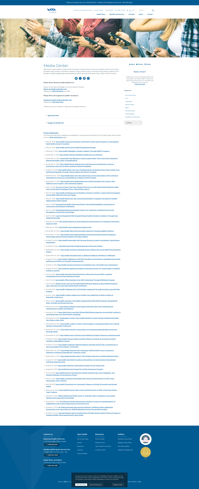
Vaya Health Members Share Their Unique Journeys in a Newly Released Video (89, 356)
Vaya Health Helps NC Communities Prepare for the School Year (81, 365)
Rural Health (109, 10)
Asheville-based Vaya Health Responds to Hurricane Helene (81, 246)
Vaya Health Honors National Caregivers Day (75, 227)
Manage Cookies (117, 484)
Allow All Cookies (81, 484)
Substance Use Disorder (132, 117)
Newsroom (80, 446)
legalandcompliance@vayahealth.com (58, 100)
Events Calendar (82, 453)
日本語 (139, 481)
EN (130, 10)
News (127, 107)
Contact (150, 14)
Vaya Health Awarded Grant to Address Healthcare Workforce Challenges (88, 255)
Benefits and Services (116, 14)
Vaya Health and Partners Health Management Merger (76, 147)
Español (60, 481)
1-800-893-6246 (57, 102)
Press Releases (129, 114)
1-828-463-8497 (57, 91)
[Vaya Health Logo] (52, 10)
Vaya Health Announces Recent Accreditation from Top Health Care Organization (88, 265)
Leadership (128, 101)
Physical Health (130, 111)
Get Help (131, 14)
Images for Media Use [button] (56, 123)
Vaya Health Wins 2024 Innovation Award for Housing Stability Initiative (87, 231)
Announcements (130, 95)
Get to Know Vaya (82, 439)
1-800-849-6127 (91, 2)
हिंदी (129, 481)
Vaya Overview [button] (53, 115)
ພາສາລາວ (134, 481)
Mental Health (129, 104)
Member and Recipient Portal (83, 10)
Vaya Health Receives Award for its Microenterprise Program (80, 369)
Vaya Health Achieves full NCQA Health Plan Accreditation (81, 155)
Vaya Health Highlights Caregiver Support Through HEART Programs (84, 151)
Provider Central (120, 10)
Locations (80, 450)
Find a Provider (98, 10)
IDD (126, 98)
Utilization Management (125, 450)
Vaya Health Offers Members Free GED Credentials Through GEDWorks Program (85, 280)
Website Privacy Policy (125, 442)
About (141, 14)
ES (133, 10)
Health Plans (101, 14)
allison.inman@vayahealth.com (55, 89)
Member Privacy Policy (125, 439)
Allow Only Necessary (96, 484)
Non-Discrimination (124, 446)
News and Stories (55, 137)
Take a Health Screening (103, 446)
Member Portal (100, 442)
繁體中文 (66, 481)
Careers (79, 442)
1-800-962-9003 (127, 2)
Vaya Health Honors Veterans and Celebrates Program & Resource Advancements (90, 335)
